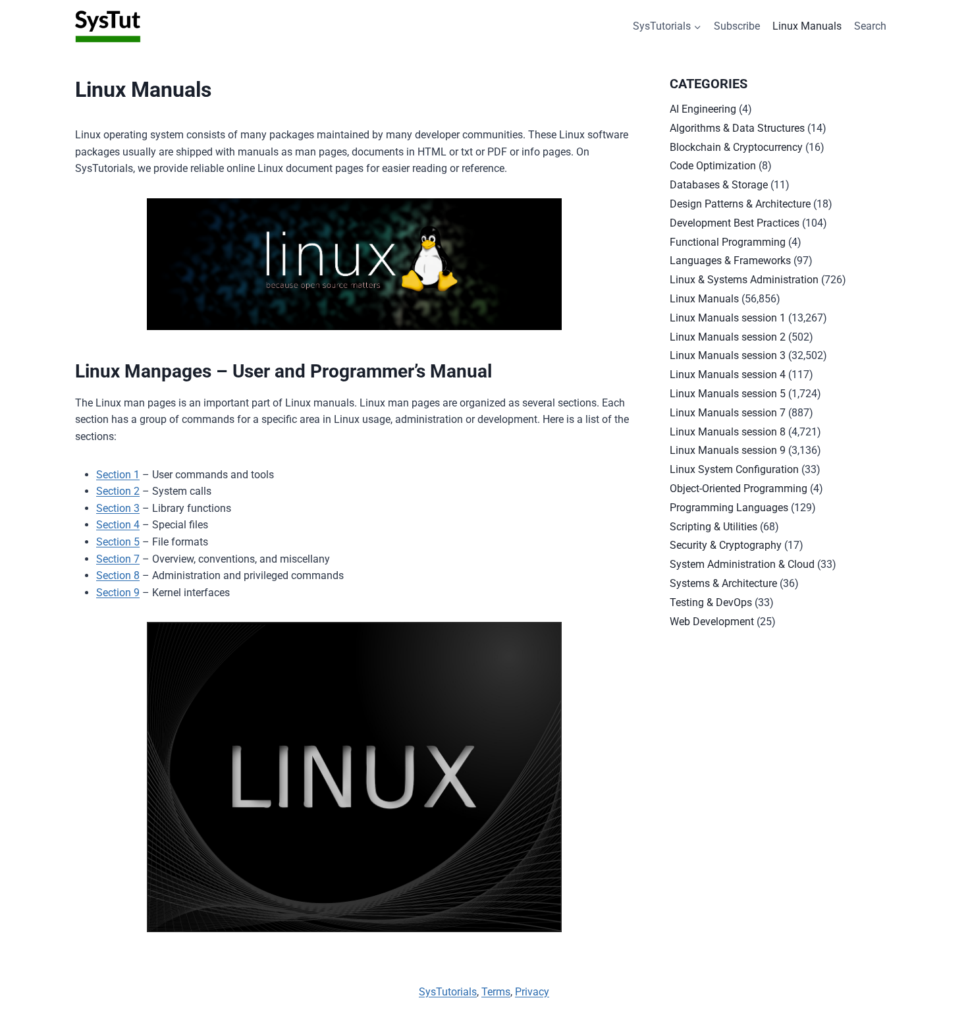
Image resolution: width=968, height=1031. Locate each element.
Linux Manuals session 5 (728, 393)
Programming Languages (729, 507)
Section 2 (118, 491)
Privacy (532, 992)
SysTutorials (448, 992)
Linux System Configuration (734, 469)
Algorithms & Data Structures (737, 128)
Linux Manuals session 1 (728, 318)
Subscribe (737, 26)
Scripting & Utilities (713, 526)
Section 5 (118, 542)
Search (870, 26)
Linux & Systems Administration (744, 279)
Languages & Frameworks (730, 260)
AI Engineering (703, 109)
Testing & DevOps (711, 602)
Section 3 (118, 508)
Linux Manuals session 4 (728, 374)
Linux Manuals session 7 (728, 412)
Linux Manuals (807, 26)
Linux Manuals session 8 (728, 432)
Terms (495, 992)
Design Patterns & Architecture (740, 204)
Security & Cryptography (726, 545)
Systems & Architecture (723, 583)
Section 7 (118, 559)
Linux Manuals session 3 (728, 355)
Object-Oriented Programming (738, 488)
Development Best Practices (734, 223)
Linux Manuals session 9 (728, 450)
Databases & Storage (719, 185)
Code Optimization (713, 165)
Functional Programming (728, 242)
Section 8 (118, 575)
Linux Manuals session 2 (728, 337)
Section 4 (118, 524)
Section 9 (118, 592)
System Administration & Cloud (742, 564)
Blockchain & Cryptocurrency (736, 147)
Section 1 (118, 474)
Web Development (712, 621)
